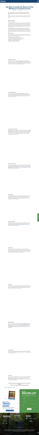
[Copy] (34, 3)
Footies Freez (28, 165)
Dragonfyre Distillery (10, 326)
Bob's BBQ (21, 61)
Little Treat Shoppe (17, 166)
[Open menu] (38, 1)
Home (3, 3)
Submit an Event (16, 419)
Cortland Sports (16, 420)
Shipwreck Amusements (21, 93)
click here (22, 252)
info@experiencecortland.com (6, 421)
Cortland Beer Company (26, 324)
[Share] (35, 3)
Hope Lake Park (12, 195)
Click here (24, 287)
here (11, 134)
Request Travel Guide (10, 410)
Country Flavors (25, 167)
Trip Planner (38, 217)
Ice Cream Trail (21, 419)
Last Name (24, 401)
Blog (4, 3)
